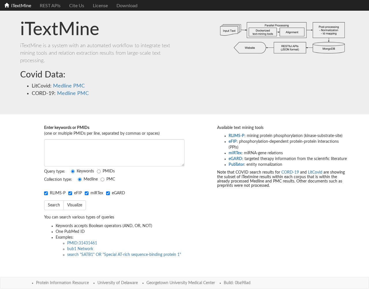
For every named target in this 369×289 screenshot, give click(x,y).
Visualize (74, 205)
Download (127, 5)
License (100, 5)
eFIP (78, 193)
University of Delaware (117, 283)
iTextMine (20, 5)
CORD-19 (290, 172)
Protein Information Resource (62, 283)
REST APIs (50, 5)
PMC (78, 86)
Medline (62, 86)
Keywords (85, 171)
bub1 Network (80, 249)
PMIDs (109, 171)
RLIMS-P (57, 193)
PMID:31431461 (82, 243)
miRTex (97, 193)
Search (54, 205)
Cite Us (76, 5)
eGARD (118, 193)
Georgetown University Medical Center (180, 283)
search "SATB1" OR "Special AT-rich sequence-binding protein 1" (124, 255)
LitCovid (315, 172)
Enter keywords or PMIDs (66, 128)
